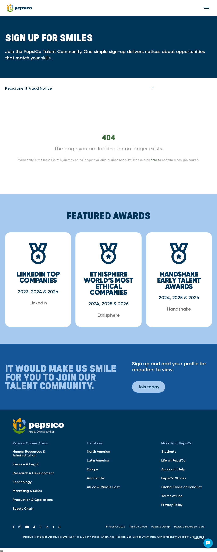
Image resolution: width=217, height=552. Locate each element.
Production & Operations (33, 499)
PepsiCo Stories (173, 478)
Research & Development (33, 473)
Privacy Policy (171, 505)
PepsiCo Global (138, 526)
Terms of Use (171, 496)
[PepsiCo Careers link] (19, 8)
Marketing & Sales (27, 491)
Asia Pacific (96, 478)
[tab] (79, 88)
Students (168, 451)
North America (98, 451)
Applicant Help (173, 469)
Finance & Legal (26, 464)
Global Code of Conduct (181, 487)
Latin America (98, 460)
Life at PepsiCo (173, 460)
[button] (79, 88)
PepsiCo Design (160, 526)
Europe (92, 469)
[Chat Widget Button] (208, 543)
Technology (22, 482)
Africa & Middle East (103, 487)
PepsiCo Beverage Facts (189, 526)
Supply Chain (23, 508)
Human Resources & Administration (29, 453)
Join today (148, 386)
